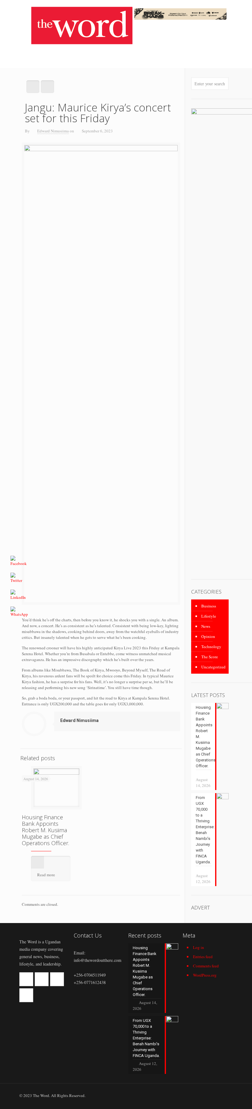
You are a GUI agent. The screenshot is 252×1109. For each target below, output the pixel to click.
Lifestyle (208, 616)
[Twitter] (202, 1095)
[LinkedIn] (210, 1095)
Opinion (208, 636)
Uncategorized (213, 667)
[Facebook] (194, 1095)
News (205, 626)
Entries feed (203, 956)
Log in (198, 947)
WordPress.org (205, 975)
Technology (211, 646)
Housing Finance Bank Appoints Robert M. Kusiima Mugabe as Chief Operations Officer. (45, 830)
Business (208, 606)
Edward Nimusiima (53, 131)
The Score (209, 656)
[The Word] (82, 25)
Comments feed (206, 966)
